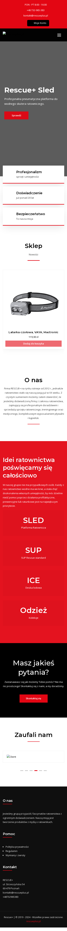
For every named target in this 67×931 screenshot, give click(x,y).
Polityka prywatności (17, 846)
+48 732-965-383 (35, 10)
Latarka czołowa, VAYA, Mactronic (33, 332)
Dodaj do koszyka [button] (33, 343)
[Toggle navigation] (59, 35)
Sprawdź (15, 114)
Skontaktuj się (33, 698)
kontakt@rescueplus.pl (35, 15)
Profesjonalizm (29, 172)
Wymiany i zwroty (15, 855)
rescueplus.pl (33, 921)
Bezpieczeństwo (30, 214)
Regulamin (11, 851)
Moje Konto (40, 23)
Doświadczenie (29, 193)
